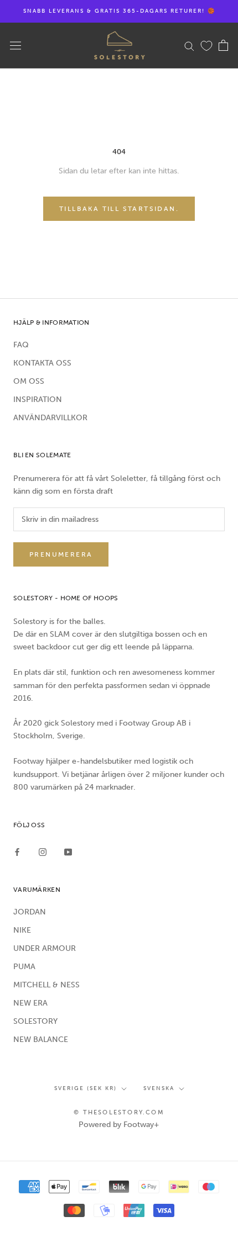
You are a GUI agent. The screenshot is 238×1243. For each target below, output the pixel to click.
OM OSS (28, 381)
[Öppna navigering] (15, 45)
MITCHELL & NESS (46, 985)
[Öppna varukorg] (223, 45)
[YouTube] (68, 851)
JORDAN (29, 912)
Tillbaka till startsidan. (119, 209)
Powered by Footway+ (119, 1124)
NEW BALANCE (40, 1039)
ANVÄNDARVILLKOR (50, 417)
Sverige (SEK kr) (85, 1088)
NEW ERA (30, 1003)
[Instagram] (42, 851)
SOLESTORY (35, 1021)
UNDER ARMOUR (44, 948)
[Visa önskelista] (206, 45)
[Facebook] (17, 851)
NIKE (22, 930)
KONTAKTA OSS (42, 363)
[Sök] (189, 45)
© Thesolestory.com (119, 1112)
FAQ (21, 345)
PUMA (24, 966)
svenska (158, 1088)
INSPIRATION (37, 399)
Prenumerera (60, 554)
